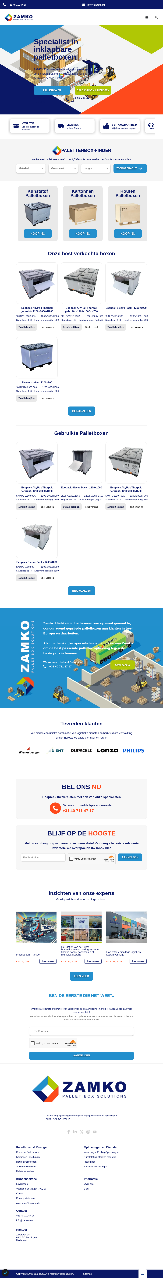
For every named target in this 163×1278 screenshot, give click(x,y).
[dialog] (5, 1272)
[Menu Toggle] (147, 17)
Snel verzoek (47, 327)
